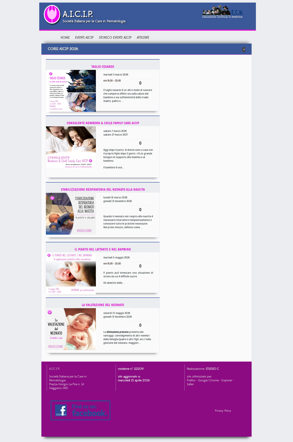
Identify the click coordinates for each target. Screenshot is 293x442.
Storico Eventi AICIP (115, 38)
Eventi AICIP (85, 38)
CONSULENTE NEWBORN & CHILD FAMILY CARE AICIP (103, 123)
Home (65, 38)
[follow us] (82, 411)
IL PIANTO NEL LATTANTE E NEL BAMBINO (103, 249)
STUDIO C (212, 369)
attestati (143, 38)
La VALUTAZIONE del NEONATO (103, 305)
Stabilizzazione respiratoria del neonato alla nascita (103, 189)
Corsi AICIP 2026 (63, 49)
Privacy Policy (223, 410)
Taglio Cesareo (102, 66)
